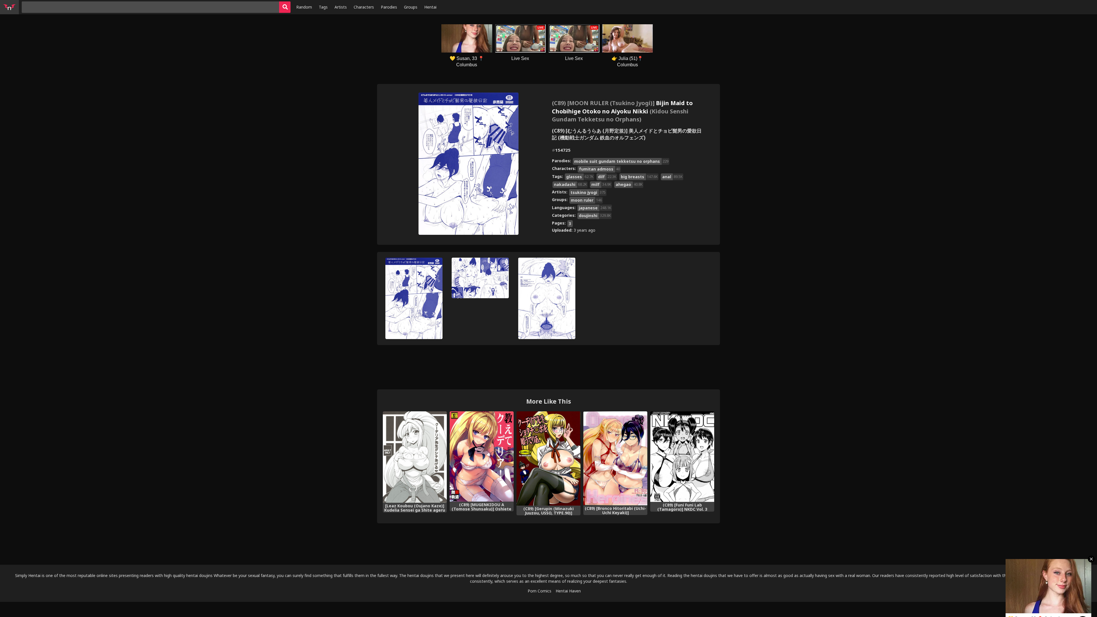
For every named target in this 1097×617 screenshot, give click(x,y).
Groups (410, 7)
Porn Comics (539, 591)
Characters (364, 7)
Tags (323, 7)
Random (304, 7)
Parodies (389, 7)
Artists (341, 7)
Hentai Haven (568, 591)
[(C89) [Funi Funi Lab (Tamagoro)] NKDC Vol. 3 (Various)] (682, 456)
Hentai (430, 7)
